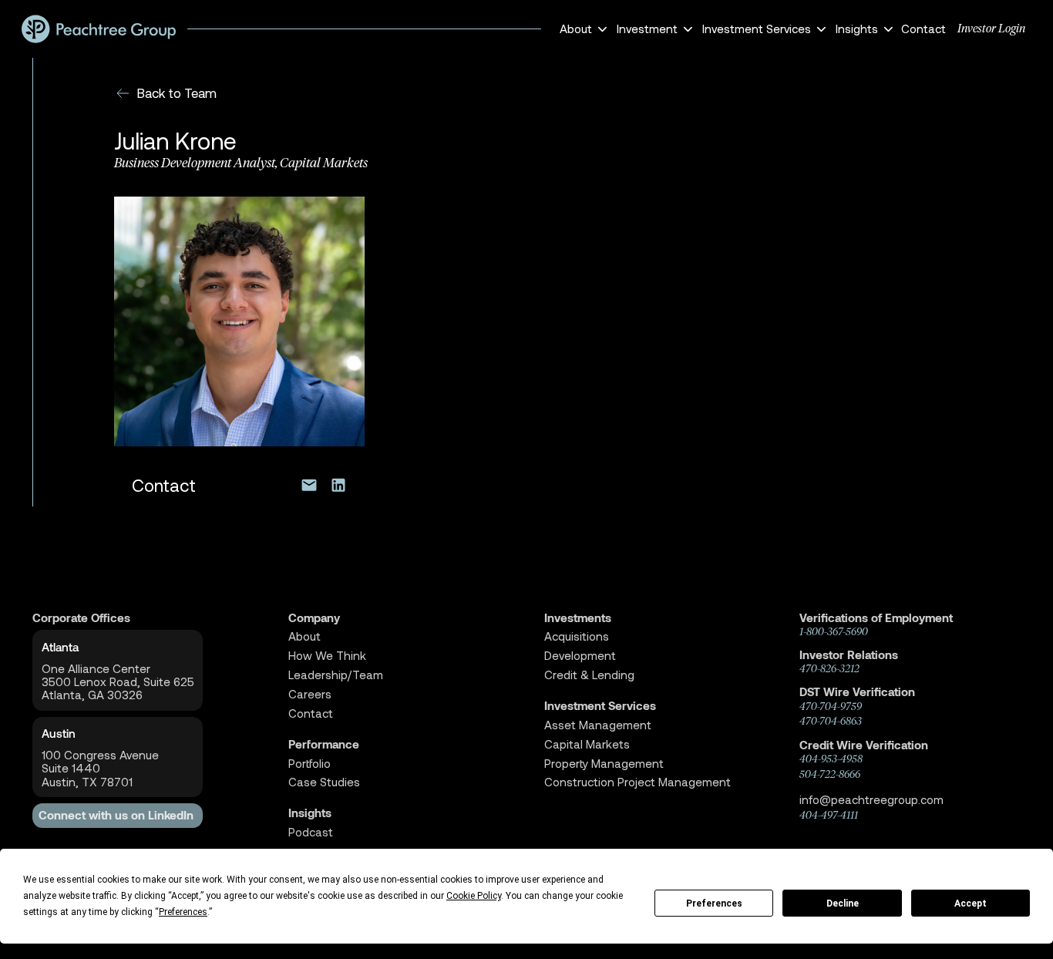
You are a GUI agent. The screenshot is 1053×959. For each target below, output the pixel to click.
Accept (970, 903)
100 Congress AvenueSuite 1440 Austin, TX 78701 (100, 769)
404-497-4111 (828, 815)
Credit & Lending (589, 674)
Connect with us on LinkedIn (116, 815)
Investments (577, 617)
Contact (923, 28)
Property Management (604, 763)
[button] (581, 29)
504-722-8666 (829, 774)
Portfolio (309, 763)
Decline (842, 903)
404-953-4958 (831, 758)
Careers (309, 694)
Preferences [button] (183, 912)
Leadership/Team (335, 674)
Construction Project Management (637, 782)
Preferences (714, 903)
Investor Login (991, 28)
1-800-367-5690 (833, 631)
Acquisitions (576, 636)
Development (580, 655)
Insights (309, 812)
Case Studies (324, 782)
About (304, 636)
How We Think (327, 655)
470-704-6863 (830, 721)
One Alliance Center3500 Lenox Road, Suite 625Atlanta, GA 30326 (118, 682)
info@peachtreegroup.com (871, 799)
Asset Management (597, 725)
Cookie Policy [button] (473, 895)
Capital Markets (587, 744)
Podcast (310, 832)
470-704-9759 (830, 706)
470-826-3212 (829, 668)
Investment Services (600, 705)
